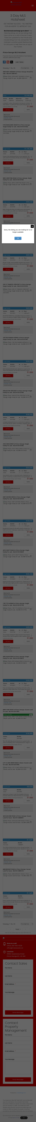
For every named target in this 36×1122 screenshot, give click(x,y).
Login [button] (19, 62)
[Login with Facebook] (4, 63)
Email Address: (10, 984)
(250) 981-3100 (7, 118)
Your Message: (10, 992)
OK (24, 1117)
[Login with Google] (8, 63)
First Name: (8, 968)
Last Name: (8, 976)
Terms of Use (16, 1117)
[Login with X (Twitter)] (11, 63)
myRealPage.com (21, 1093)
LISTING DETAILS (8, 109)
